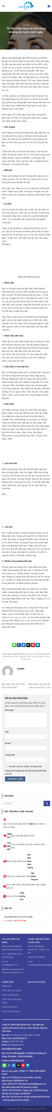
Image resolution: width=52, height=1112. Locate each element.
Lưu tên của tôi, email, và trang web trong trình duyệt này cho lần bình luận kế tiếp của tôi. (25, 770)
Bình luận (10, 710)
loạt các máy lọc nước (16, 617)
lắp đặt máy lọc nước (11, 656)
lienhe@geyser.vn (37, 1084)
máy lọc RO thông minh (30, 620)
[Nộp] (47, 803)
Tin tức (26, 25)
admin (39, 36)
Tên (7, 732)
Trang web (10, 755)
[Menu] (3, 6)
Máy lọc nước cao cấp (29, 656)
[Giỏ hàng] (49, 6)
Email (8, 743)
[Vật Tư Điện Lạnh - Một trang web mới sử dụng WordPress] (26, 6)
